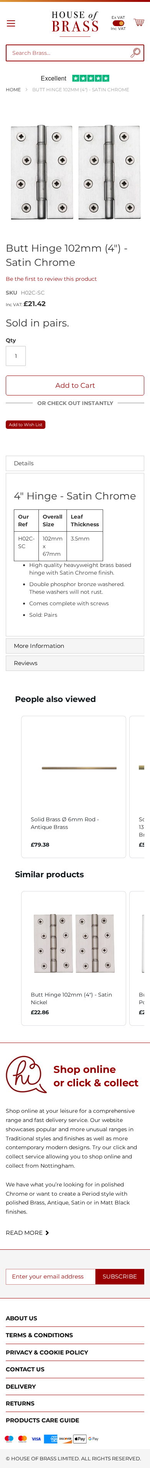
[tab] (75, 463)
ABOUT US (21, 1318)
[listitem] (73, 787)
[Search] (135, 53)
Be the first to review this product (51, 278)
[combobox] (68, 53)
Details (23, 463)
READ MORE (24, 1232)
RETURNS (20, 1403)
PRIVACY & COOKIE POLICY (47, 1352)
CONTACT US (25, 1369)
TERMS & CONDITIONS (39, 1335)
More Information (39, 645)
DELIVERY (21, 1386)
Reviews (25, 663)
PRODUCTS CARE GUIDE (42, 1420)
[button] (13, 787)
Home (13, 89)
